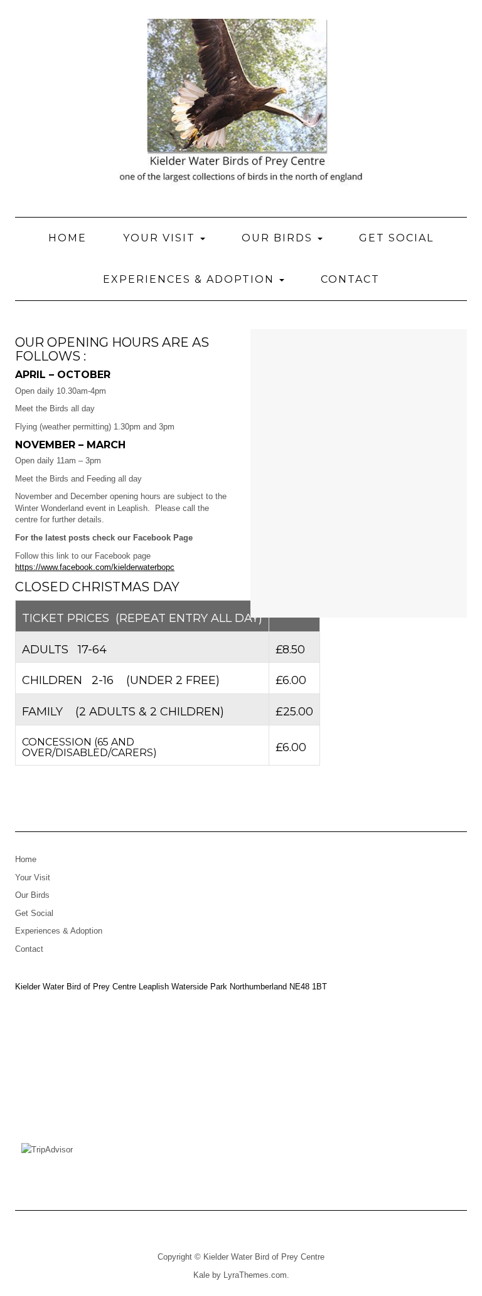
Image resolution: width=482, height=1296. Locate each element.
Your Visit (161, 238)
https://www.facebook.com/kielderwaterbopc (94, 567)
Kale (201, 1275)
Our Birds (279, 238)
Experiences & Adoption (190, 279)
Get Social (396, 238)
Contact (350, 279)
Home (67, 238)
